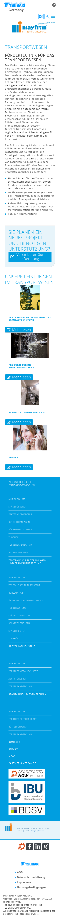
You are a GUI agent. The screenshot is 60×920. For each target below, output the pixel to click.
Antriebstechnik (18, 552)
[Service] (30, 437)
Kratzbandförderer (20, 514)
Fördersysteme (17, 608)
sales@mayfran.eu (37, 831)
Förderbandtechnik (20, 544)
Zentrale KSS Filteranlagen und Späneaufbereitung (30, 318)
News (12, 756)
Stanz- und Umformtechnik (27, 412)
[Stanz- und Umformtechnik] (30, 392)
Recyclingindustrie (21, 646)
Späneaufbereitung (20, 615)
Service (13, 457)
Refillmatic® (16, 592)
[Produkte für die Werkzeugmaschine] (30, 345)
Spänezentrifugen (19, 623)
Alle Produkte (16, 499)
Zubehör (13, 537)
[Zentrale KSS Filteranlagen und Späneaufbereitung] (30, 297)
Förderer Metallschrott (23, 671)
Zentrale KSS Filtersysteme (24, 585)
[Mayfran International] (31, 26)
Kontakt (14, 742)
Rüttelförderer (17, 726)
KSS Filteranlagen (19, 522)
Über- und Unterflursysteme (25, 600)
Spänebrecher (16, 631)
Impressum (24, 882)
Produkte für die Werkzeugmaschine (21, 366)
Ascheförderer (17, 678)
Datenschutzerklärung (31, 877)
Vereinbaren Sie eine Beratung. (29, 256)
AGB (20, 872)
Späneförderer (17, 506)
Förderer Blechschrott (22, 719)
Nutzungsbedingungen (31, 887)
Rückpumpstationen (20, 529)
